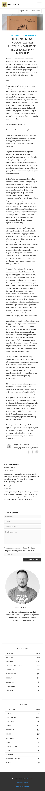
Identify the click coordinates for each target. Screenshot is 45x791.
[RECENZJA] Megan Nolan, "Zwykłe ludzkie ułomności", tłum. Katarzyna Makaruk (22, 46)
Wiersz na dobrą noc (13, 665)
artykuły (9, 661)
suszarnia (9, 682)
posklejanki (10, 686)
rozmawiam (10, 670)
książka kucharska (13, 758)
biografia (9, 738)
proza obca (35, 448)
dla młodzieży (11, 746)
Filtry (11, 35)
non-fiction (10, 709)
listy (8, 750)
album (8, 742)
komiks (8, 734)
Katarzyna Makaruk (29, 35)
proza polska (11, 717)
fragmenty (10, 690)
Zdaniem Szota (13, 4)
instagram (10, 653)
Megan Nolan (18, 35)
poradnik (9, 754)
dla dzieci (10, 730)
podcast (9, 678)
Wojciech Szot (18, 445)
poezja (8, 713)
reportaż (9, 726)
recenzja (17, 448)
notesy (8, 762)
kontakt (30, 779)
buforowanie (11, 674)
